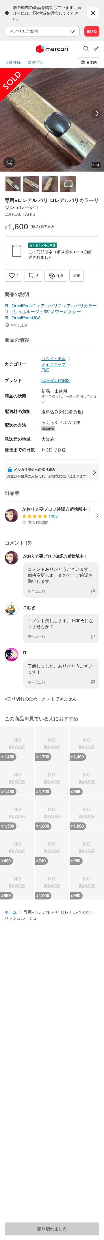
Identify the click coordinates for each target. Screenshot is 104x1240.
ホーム (11, 912)
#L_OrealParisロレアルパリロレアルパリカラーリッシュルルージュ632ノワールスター (51, 308)
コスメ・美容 (53, 358)
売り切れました (52, 1229)
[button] (86, 49)
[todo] (96, 48)
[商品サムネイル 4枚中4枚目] (68, 184)
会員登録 (13, 62)
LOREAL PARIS (55, 380)
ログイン (36, 62)
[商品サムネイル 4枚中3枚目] (50, 184)
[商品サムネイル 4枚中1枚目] (13, 184)
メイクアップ (53, 364)
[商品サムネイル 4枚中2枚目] (31, 184)
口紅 (45, 369)
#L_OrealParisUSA (23, 317)
